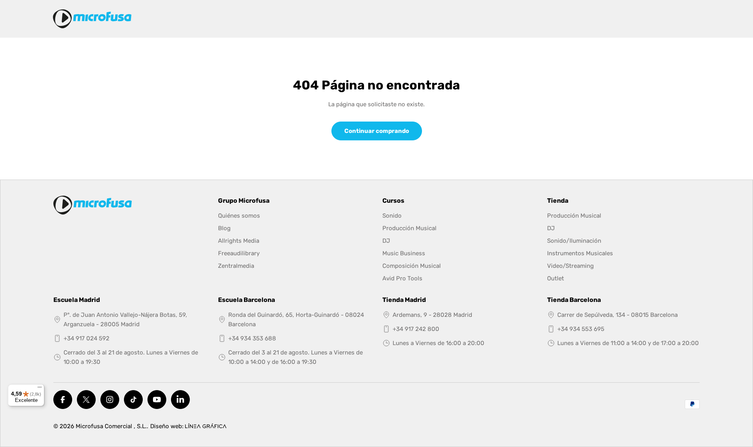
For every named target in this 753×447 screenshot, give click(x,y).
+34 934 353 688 (252, 338)
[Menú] (39, 389)
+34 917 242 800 (416, 329)
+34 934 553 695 (580, 329)
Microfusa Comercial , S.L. (111, 426)
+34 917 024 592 (86, 338)
